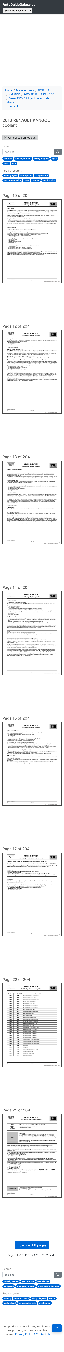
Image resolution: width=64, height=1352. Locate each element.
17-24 (31, 1255)
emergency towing (26, 1286)
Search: (7, 146)
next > (53, 1255)
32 (46, 1255)
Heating (36, 180)
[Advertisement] (32, 50)
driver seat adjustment (49, 1286)
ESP (14, 163)
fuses (6, 163)
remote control (21, 1298)
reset (26, 180)
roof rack (8, 158)
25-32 (40, 1255)
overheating (45, 1303)
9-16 (25, 1255)
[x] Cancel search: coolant (20, 137)
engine (52, 1298)
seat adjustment (23, 158)
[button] (57, 1328)
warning (7, 1298)
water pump (26, 175)
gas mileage (43, 1281)
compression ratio (27, 1303)
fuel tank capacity (12, 180)
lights (54, 158)
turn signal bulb (11, 1281)
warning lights (10, 175)
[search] (58, 152)
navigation (9, 1286)
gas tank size (28, 1281)
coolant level (10, 1303)
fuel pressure (41, 175)
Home (8, 90)
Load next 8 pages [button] (32, 1245)
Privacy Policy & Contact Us (32, 1334)
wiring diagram (41, 158)
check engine (49, 180)
